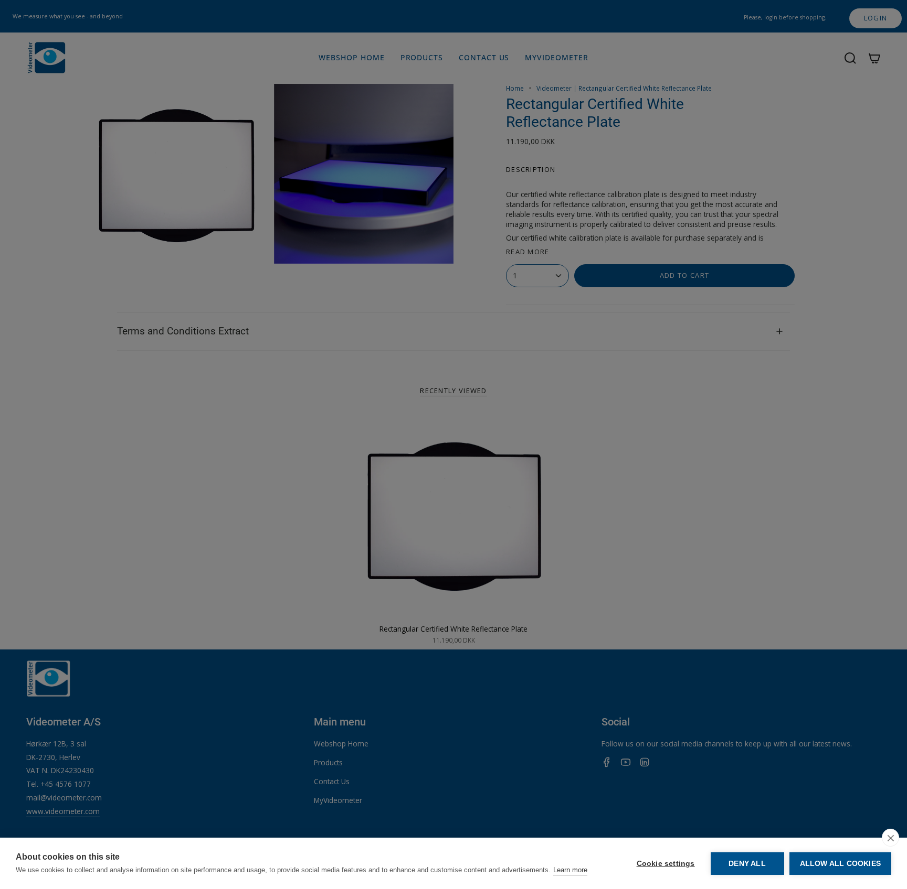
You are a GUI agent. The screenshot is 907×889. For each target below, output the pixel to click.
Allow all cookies (840, 864)
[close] (890, 838)
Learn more (570, 870)
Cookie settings (666, 864)
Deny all (747, 864)
